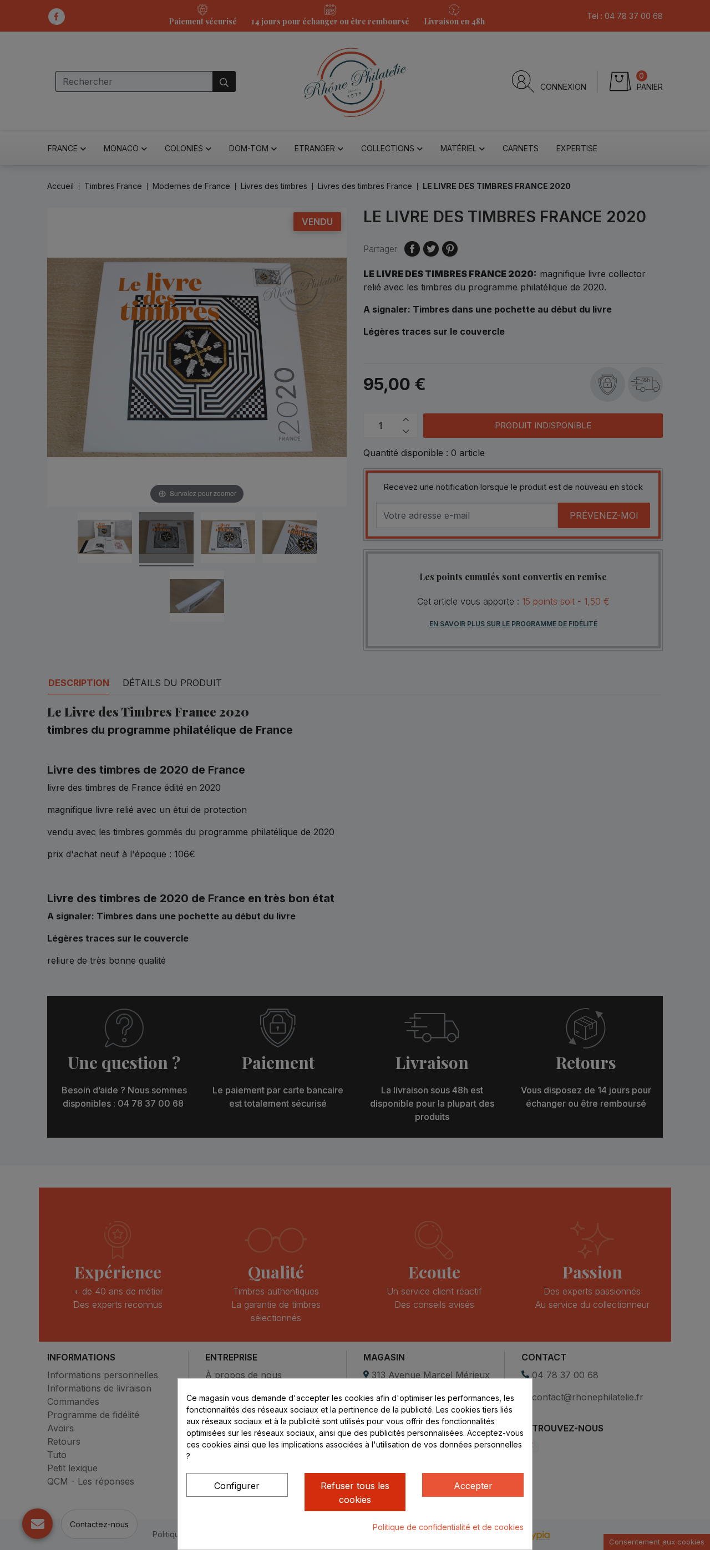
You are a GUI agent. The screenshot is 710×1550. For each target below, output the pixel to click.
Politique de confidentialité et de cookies (448, 1527)
